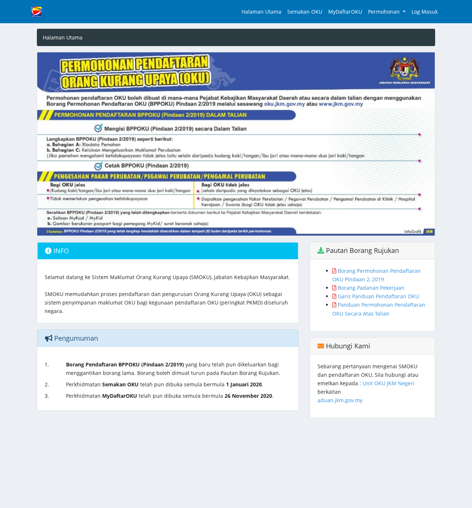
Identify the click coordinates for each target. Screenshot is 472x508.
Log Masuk (425, 11)
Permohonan (384, 11)
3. (47, 395)
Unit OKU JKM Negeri (388, 383)
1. (47, 364)
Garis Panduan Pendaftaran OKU (377, 296)
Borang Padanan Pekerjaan (370, 287)
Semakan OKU (304, 11)
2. (47, 384)
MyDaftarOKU (345, 11)
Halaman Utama (261, 11)
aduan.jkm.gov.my (339, 400)
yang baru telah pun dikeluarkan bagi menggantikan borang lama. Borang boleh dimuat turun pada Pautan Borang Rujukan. (173, 368)
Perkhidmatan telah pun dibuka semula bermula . (164, 384)
